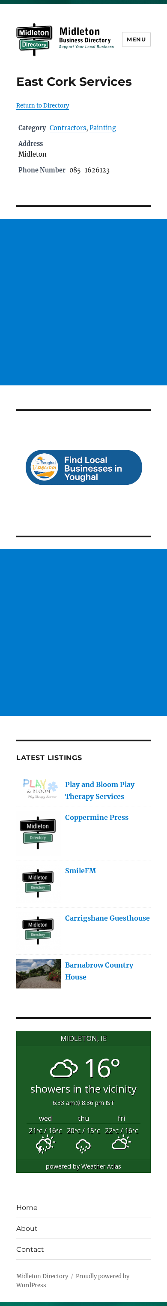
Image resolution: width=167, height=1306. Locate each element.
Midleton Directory (42, 1276)
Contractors (68, 128)
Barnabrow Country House (99, 971)
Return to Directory (42, 105)
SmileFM (80, 870)
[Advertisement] (83, 302)
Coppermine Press (96, 817)
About (27, 1228)
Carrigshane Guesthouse (107, 918)
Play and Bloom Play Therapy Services (99, 790)
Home (27, 1208)
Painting (102, 128)
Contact (30, 1249)
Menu (136, 39)
